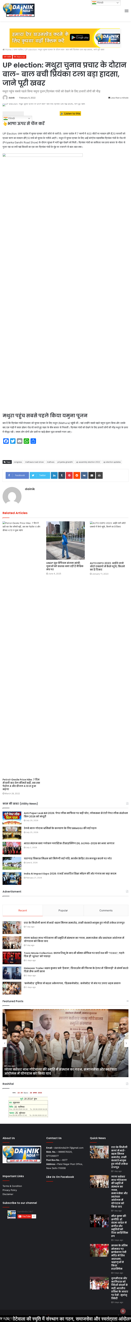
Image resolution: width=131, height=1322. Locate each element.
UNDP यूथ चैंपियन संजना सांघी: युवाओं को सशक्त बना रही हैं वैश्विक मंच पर (64, 566)
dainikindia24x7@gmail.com (68, 1147)
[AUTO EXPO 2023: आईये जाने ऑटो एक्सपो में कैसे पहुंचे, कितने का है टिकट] (109, 540)
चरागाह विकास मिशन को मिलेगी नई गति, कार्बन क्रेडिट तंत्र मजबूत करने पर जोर (68, 858)
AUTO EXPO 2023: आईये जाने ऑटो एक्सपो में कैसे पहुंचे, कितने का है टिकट (107, 566)
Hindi (11, 118)
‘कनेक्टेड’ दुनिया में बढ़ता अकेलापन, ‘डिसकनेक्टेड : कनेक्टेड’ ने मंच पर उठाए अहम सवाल (72, 983)
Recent (22, 910)
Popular (63, 910)
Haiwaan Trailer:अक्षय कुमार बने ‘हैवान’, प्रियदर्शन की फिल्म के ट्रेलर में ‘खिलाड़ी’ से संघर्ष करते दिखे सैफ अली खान (76, 969)
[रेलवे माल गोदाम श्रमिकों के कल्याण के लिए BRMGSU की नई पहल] (12, 833)
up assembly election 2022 (88, 462)
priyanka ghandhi (65, 462)
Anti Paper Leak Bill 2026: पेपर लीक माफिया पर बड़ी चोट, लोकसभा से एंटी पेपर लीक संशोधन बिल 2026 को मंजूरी (76, 814)
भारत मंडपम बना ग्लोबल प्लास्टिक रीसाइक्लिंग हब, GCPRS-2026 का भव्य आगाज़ (69, 843)
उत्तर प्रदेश (18, 49)
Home (8, 49)
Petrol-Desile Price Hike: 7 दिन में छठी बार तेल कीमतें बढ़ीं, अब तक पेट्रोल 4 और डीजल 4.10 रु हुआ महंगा (21, 784)
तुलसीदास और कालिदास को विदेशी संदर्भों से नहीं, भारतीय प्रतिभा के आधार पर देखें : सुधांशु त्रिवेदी (119, 1288)
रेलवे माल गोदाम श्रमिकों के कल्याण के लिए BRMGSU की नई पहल (60, 828)
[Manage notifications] (123, 1311)
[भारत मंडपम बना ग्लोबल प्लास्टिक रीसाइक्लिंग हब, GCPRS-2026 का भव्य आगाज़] (12, 848)
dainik (12, 97)
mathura (50, 462)
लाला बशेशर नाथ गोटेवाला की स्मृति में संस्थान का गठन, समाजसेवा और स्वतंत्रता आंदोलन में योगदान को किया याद (74, 939)
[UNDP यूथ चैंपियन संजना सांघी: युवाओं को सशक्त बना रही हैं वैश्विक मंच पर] (65, 540)
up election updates (112, 462)
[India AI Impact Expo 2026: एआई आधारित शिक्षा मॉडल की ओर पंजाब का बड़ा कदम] (12, 878)
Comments (106, 910)
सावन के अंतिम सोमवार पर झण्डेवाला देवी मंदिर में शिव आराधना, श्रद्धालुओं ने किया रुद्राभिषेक (119, 1257)
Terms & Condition (12, 1186)
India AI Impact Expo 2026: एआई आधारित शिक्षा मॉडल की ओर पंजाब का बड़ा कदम (70, 873)
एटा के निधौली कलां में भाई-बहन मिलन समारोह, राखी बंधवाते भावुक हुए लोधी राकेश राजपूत (74, 922)
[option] (65, 1043)
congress (18, 462)
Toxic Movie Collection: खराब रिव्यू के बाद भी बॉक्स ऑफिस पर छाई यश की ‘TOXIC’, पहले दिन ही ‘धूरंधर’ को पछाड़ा (74, 954)
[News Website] (19, 11)
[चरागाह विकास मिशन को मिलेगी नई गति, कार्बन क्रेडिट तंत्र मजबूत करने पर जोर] (12, 863)
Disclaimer (8, 1194)
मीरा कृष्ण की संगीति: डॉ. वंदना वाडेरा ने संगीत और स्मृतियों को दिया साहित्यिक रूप (119, 1226)
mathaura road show (34, 462)
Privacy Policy (10, 1190)
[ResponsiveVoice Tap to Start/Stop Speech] (13, 113)
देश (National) (19, 57)
